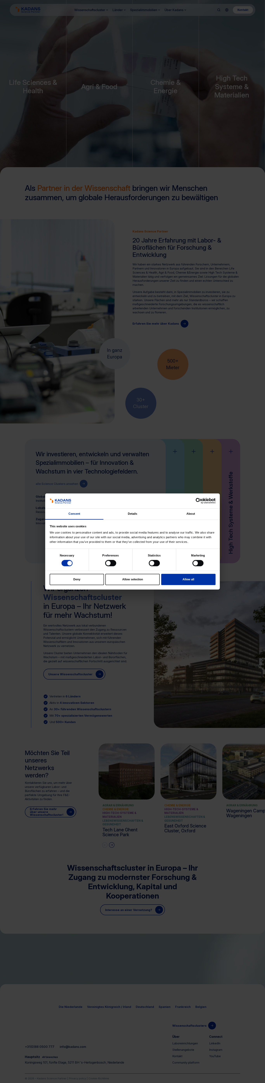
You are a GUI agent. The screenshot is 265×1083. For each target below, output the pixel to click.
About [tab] (190, 513)
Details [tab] (132, 513)
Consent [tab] (74, 513)
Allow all (188, 579)
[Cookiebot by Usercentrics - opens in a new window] (199, 501)
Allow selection (132, 579)
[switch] (110, 563)
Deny (76, 579)
